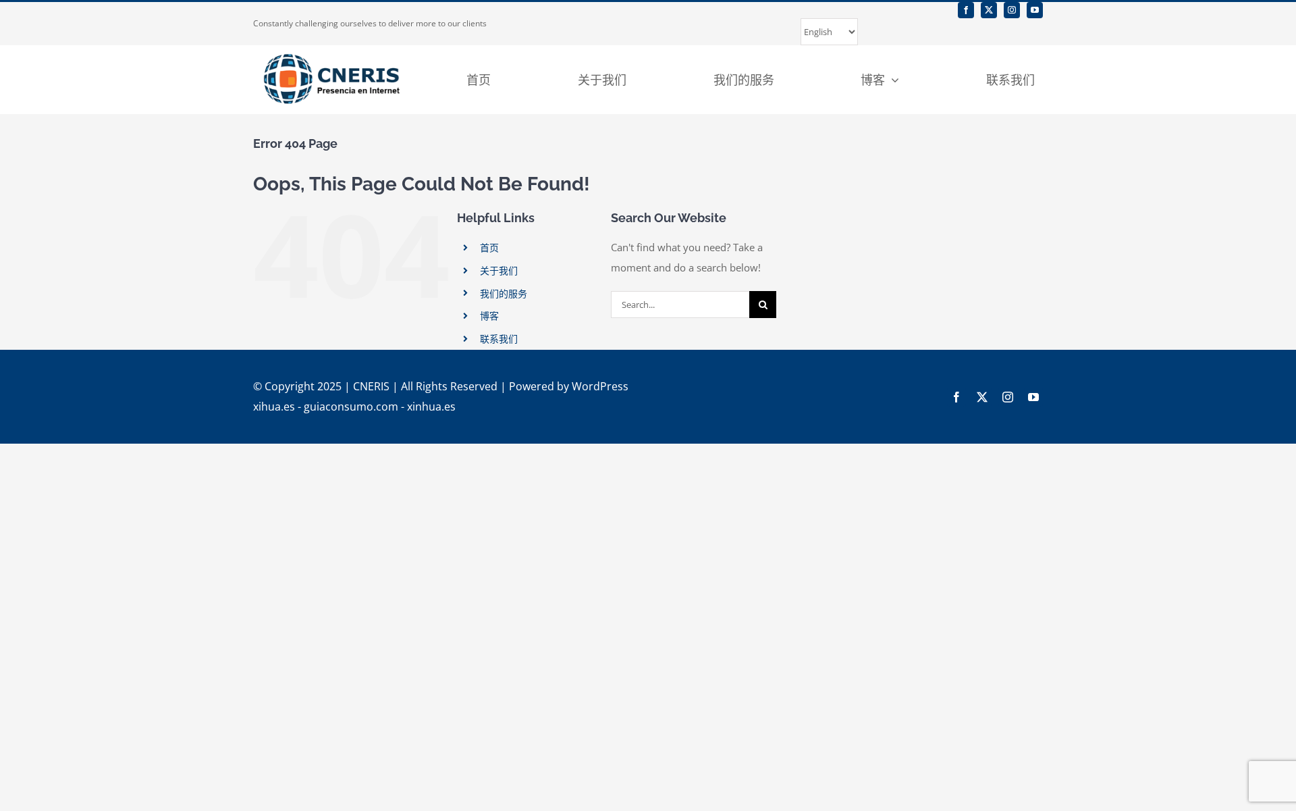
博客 (489, 315)
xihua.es (274, 406)
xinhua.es (431, 406)
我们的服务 (503, 293)
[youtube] (1035, 10)
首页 (489, 247)
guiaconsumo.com (351, 406)
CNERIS (371, 386)
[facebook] (966, 10)
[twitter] (989, 10)
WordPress (600, 386)
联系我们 (499, 338)
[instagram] (1012, 10)
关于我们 (499, 270)
